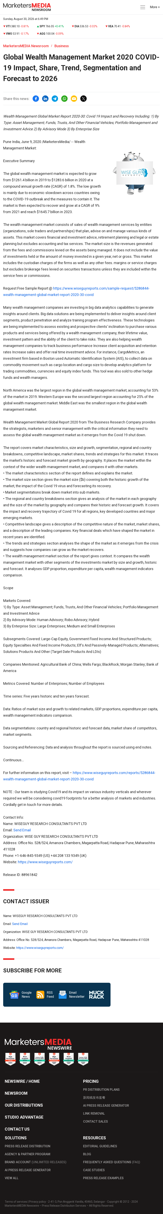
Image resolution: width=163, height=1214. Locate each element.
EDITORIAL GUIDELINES (100, 1146)
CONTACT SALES (95, 1121)
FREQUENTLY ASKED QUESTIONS (111, 1162)
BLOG (87, 1154)
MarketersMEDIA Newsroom (26, 46)
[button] (142, 7)
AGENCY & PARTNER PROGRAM (27, 1154)
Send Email (22, 830)
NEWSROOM (16, 1093)
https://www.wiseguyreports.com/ (45, 862)
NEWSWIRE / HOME (22, 1081)
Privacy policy (37, 1201)
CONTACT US (17, 1129)
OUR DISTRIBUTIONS (24, 1105)
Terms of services (16, 1201)
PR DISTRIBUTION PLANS (101, 1090)
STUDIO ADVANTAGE (24, 1117)
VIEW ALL (11, 1178)
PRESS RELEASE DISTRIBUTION (27, 1146)
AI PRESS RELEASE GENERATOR (106, 1105)
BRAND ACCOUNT (35, 1162)
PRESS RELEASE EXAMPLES (103, 1178)
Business (61, 46)
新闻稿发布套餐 (94, 1097)
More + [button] (155, 7)
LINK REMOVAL (94, 1113)
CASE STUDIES (94, 1170)
